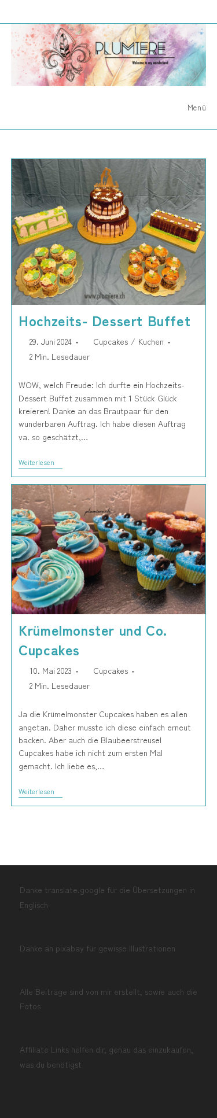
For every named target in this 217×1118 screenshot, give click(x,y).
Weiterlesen (40, 463)
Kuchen (151, 341)
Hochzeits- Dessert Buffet (104, 320)
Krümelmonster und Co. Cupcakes (93, 639)
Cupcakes (110, 341)
